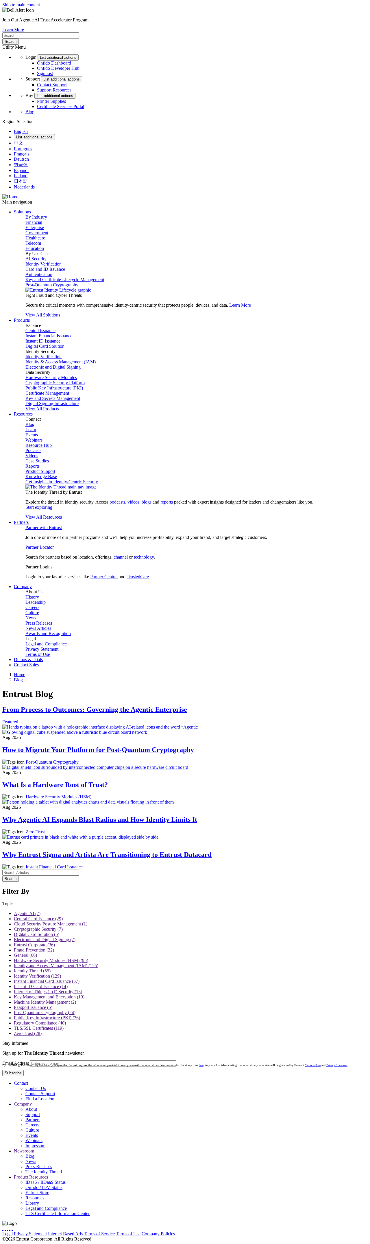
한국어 (21, 164)
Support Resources (54, 89)
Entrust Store (37, 1192)
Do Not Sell (224, 1233)
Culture (32, 612)
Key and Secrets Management (52, 398)
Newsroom (24, 1150)
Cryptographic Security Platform (55, 382)
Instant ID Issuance (42, 341)
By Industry (36, 217)
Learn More (13, 29)
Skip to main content (21, 4)
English (21, 131)
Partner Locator (39, 547)
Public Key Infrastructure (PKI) (54, 387)
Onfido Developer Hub (58, 68)
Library (32, 1203)
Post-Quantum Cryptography (51, 284)
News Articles (38, 628)
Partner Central (104, 576)
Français (21, 153)
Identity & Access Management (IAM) (60, 361)
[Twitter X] (2, 1228)
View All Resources (43, 517)
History (32, 596)
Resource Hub (38, 445)
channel (121, 557)
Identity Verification (43, 263)
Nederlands (24, 186)
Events (31, 434)
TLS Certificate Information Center (57, 1213)
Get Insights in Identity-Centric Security (61, 481)
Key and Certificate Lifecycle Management (64, 279)
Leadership (35, 602)
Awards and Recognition (48, 633)
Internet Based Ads (65, 1233)
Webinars (33, 440)
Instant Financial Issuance (48, 335)
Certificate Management (47, 393)
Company (23, 1104)
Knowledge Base (41, 476)
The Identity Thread (43, 1171)
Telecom (33, 243)
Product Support (40, 471)
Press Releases (38, 623)
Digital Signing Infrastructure (52, 403)
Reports (32, 466)
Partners (32, 1119)
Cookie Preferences (194, 1233)
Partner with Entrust (43, 527)
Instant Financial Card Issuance (54, 866)
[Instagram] (7, 1228)
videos (133, 502)
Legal (7, 1233)
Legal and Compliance (46, 643)
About (31, 1109)
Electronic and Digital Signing (53, 367)
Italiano (20, 175)
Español (21, 170)
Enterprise (34, 227)
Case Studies (37, 460)
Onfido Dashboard (54, 63)
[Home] (10, 196)
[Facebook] (5, 1228)
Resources (34, 1197)
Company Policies (158, 1233)
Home (19, 674)
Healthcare (35, 237)
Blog (29, 111)
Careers (32, 607)
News (30, 617)
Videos (31, 455)
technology (144, 557)
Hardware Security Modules (51, 377)
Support (32, 1114)
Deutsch (21, 159)
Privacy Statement (41, 649)
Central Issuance (40, 330)
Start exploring (38, 507)
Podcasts (33, 450)
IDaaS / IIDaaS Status (45, 1182)
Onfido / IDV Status (43, 1187)
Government (36, 232)
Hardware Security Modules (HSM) (58, 796)
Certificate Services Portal (60, 106)
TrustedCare (138, 576)
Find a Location (39, 1098)
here (201, 1065)
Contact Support (52, 84)
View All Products (42, 408)
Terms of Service (99, 1233)
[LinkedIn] (9, 1228)
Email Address (15, 1063)
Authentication (38, 274)
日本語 (21, 181)
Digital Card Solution (44, 346)
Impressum (35, 1145)
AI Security (36, 258)
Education (34, 248)
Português (23, 148)
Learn (30, 429)
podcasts (117, 502)
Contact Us (35, 1088)
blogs (146, 502)
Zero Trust (35, 831)
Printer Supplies (51, 101)
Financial (33, 222)
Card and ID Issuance (45, 269)
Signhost (45, 73)
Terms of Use (37, 654)
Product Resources (31, 1177)
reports (166, 502)
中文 (18, 142)
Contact (21, 1083)
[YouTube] (12, 1228)
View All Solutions (42, 314)
